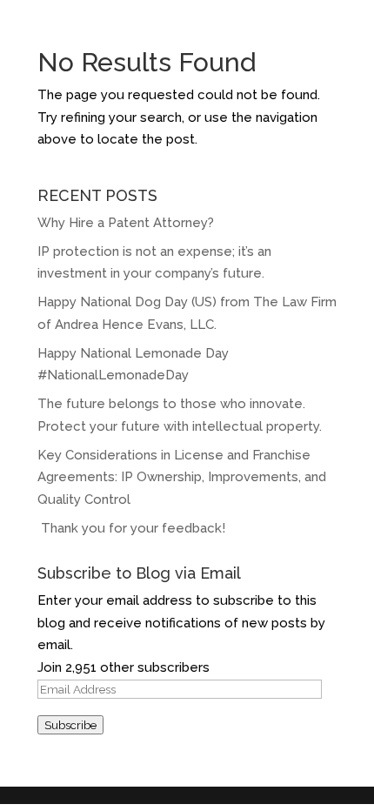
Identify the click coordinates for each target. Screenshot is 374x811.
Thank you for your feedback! (133, 528)
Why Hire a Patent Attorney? (125, 223)
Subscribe (70, 725)
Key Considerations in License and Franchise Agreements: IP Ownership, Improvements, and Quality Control (181, 477)
